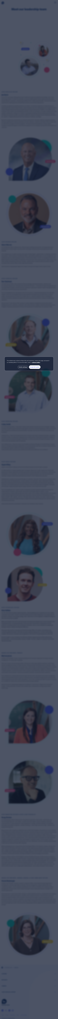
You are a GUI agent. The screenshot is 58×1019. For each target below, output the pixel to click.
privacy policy (36, 362)
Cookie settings (23, 367)
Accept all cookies (35, 367)
